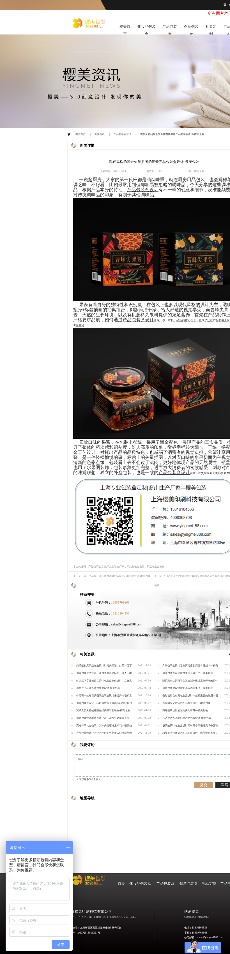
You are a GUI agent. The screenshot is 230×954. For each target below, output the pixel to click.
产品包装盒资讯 (122, 134)
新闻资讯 (100, 134)
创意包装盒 (191, 28)
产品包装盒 (169, 28)
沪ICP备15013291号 (88, 932)
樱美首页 (124, 28)
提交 (203, 785)
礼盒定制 (211, 28)
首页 (121, 884)
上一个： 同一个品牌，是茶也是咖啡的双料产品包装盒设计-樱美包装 (111, 576)
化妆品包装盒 (146, 28)
